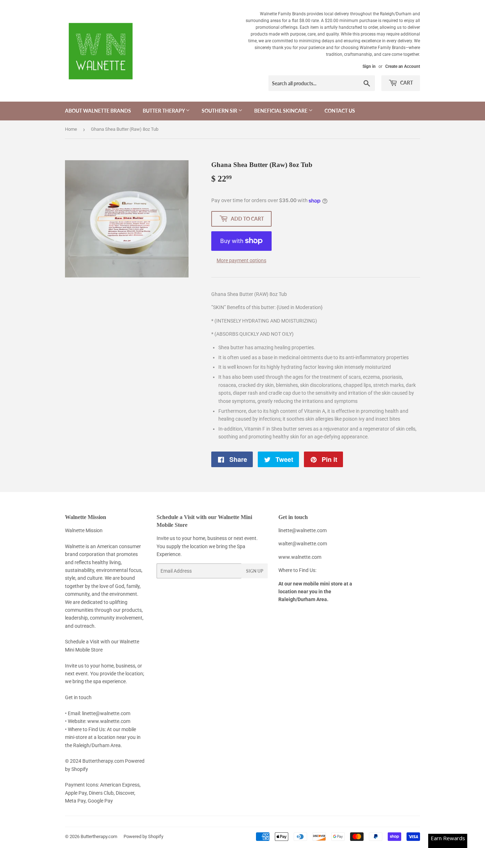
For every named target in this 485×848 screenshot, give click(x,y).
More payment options (241, 260)
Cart (406, 83)
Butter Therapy (164, 111)
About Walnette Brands (98, 111)
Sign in (369, 66)
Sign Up (254, 571)
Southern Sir (220, 111)
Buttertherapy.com (99, 836)
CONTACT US (340, 111)
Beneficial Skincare (281, 111)
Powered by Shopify (143, 836)
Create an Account (402, 66)
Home (71, 129)
